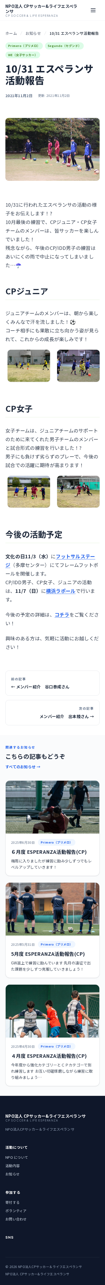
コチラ (62, 614)
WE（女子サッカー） (22, 55)
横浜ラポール (61, 590)
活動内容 (12, 1165)
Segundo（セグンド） (64, 45)
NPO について (16, 1157)
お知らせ (33, 33)
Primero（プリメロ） (24, 45)
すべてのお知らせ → (22, 766)
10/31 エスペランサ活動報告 (74, 33)
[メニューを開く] (93, 10)
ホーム (11, 33)
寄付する (12, 1202)
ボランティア (16, 1210)
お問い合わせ (16, 1219)
